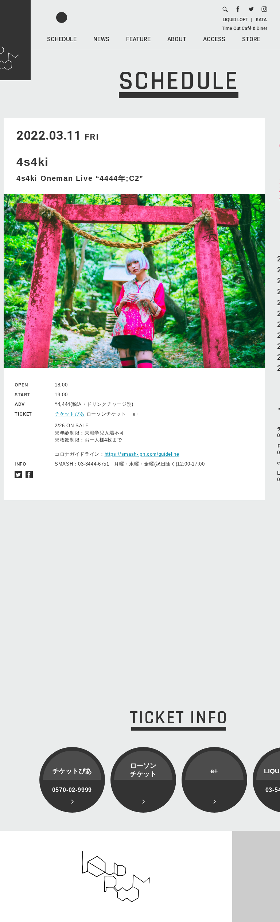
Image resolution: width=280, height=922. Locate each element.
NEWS (101, 39)
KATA (261, 19)
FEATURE (138, 39)
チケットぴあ (70, 414)
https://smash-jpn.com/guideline (142, 454)
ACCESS (214, 39)
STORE (251, 39)
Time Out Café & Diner (244, 28)
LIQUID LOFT (235, 19)
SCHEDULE (62, 39)
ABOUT (176, 39)
